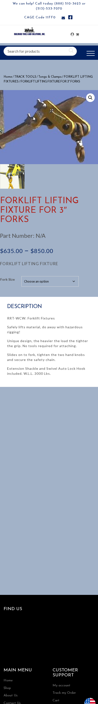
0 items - (77, 33)
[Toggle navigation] (90, 53)
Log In (72, 34)
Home (8, 76)
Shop (7, 688)
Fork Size (7, 279)
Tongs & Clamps (50, 76)
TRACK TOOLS (25, 76)
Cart (56, 700)
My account (61, 685)
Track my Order (64, 693)
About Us (11, 695)
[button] (90, 97)
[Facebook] (70, 18)
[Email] (63, 18)
